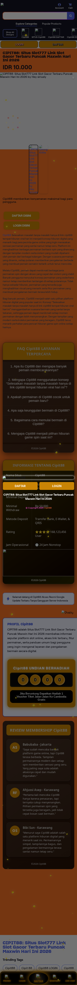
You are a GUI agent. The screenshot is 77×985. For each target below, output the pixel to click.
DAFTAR (20, 486)
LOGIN (57, 486)
